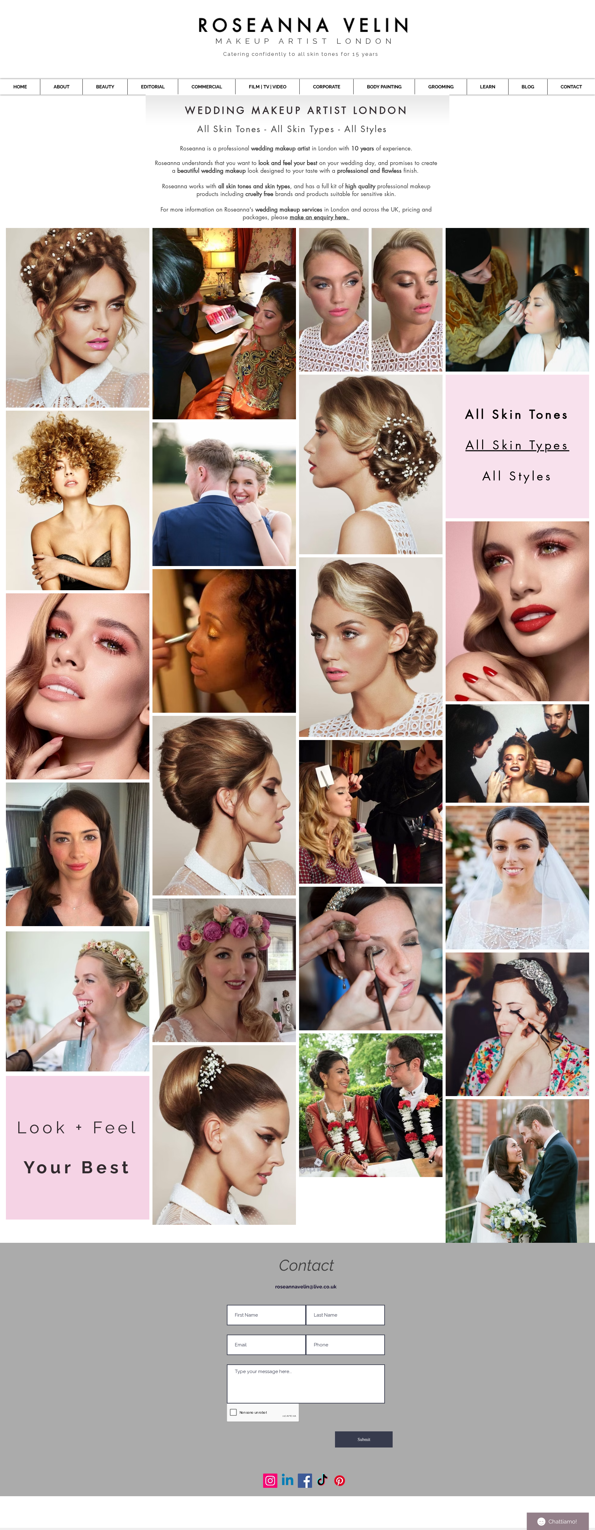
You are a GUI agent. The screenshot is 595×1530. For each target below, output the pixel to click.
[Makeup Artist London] (270, 1481)
